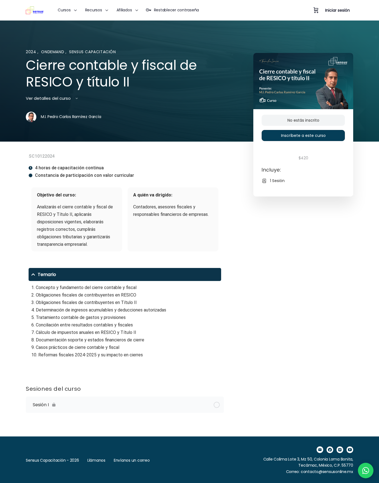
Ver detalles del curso (49, 98)
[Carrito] (316, 10)
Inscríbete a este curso (303, 135)
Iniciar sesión (337, 10)
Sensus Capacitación (92, 52)
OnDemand (53, 52)
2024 (31, 52)
